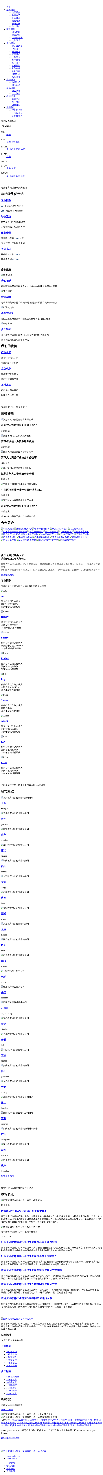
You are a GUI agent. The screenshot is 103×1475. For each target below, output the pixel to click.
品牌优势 (6, 368)
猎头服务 (10, 29)
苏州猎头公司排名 (38, 1420)
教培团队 (16, 23)
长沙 (13, 142)
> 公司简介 (11, 1351)
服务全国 (6, 232)
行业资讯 (16, 102)
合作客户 (16, 40)
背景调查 (16, 35)
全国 (8, 134)
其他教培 (16, 77)
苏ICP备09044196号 (10, 1438)
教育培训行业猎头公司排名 (56, 1423)
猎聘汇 (71, 1420)
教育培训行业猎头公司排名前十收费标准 (24, 1211)
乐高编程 (16, 54)
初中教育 (16, 60)
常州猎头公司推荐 (77, 1423)
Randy (5, 616)
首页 (8, 7)
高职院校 (16, 71)
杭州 (3, 1165)
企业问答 (16, 91)
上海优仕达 (17, 113)
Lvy (3, 741)
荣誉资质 (16, 21)
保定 (18, 142)
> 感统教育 (11, 1382)
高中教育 (16, 63)
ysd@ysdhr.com (13, 1456)
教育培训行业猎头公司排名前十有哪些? (33, 1256)
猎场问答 (10, 88)
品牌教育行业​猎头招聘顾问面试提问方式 (34, 1284)
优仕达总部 (17, 110)
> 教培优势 (11, 1354)
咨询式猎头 (17, 37)
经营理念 (16, 18)
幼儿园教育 (17, 46)
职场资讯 (16, 99)
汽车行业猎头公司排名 (81, 1425)
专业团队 (6, 200)
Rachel (5, 658)
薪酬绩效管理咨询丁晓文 (86, 1420)
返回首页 (10, 1471)
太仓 (3, 1086)
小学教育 (16, 57)
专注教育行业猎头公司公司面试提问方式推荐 (36, 1270)
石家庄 (5, 1008)
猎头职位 (10, 79)
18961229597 (7, 1409)
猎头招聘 (16, 32)
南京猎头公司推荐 (39, 1425)
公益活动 (16, 105)
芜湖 (13, 176)
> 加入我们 (11, 1365)
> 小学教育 (11, 1388)
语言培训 (16, 74)
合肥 (23, 149)
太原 (13, 168)
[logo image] (23, 1451)
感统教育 (16, 51)
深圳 (3, 1150)
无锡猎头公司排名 (21, 1420)
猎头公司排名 (10, 1425)
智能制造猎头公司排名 (59, 1425)
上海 (8, 168)
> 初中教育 (11, 1391)
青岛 (3, 1024)
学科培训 (16, 65)
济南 (18, 149)
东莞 (8, 142)
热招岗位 (16, 82)
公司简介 (10, 10)
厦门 (8, 176)
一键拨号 (10, 1463)
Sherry (5, 637)
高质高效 (6, 384)
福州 (13, 149)
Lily (3, 679)
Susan (4, 700)
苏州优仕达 (17, 116)
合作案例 (10, 43)
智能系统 (6, 216)
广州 (3, 1134)
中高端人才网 (23, 1425)
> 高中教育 (11, 1393)
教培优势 (16, 15)
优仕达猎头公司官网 (57, 1420)
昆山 (3, 1102)
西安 (18, 176)
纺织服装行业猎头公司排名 (29, 1423)
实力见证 (6, 248)
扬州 (3, 1071)
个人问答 (16, 93)
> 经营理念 (11, 1357)
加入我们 (16, 26)
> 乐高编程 (11, 1385)
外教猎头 (16, 68)
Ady (3, 596)
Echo (4, 762)
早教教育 (16, 49)
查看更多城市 (7, 1176)
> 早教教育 (11, 1380)
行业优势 (6, 352)
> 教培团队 (11, 1363)
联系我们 (10, 107)
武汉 (23, 176)
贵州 (8, 149)
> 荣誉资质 (11, 1360)
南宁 (8, 156)
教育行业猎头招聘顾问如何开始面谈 (31, 1298)
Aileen (4, 720)
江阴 (3, 1118)
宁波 (3, 1055)
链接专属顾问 (7, 575)
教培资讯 (10, 96)
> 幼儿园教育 (12, 1377)
